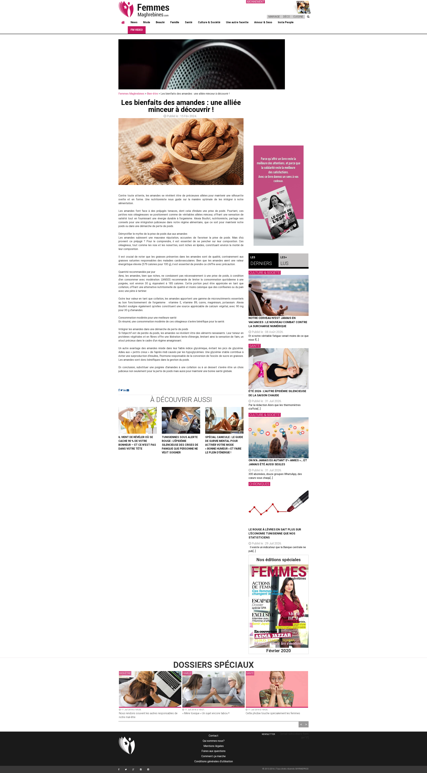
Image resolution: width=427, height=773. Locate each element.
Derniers (261, 261)
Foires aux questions (213, 751)
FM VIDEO (137, 29)
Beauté (160, 22)
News (134, 22)
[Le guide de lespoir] (279, 196)
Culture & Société (209, 22)
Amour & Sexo (263, 22)
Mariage (274, 16)
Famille (174, 22)
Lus (284, 261)
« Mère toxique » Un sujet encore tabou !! (142, 713)
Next (248, 152)
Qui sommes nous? (214, 740)
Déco (286, 16)
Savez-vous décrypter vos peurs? (265, 713)
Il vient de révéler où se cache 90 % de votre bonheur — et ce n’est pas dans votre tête (137, 443)
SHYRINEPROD (302, 769)
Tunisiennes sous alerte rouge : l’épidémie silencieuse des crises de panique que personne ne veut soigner (180, 445)
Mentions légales (213, 746)
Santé (188, 22)
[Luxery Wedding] (278, 606)
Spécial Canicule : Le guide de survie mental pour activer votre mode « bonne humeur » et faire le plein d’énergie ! (224, 445)
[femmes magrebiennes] (148, 9)
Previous (113, 152)
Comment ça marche (213, 756)
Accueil (123, 22)
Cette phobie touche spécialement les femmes (209, 713)
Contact (213, 735)
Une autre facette (237, 22)
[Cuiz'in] (302, 7)
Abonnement (255, 1)
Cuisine (298, 16)
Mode (146, 22)
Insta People (286, 22)
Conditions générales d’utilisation (213, 761)
